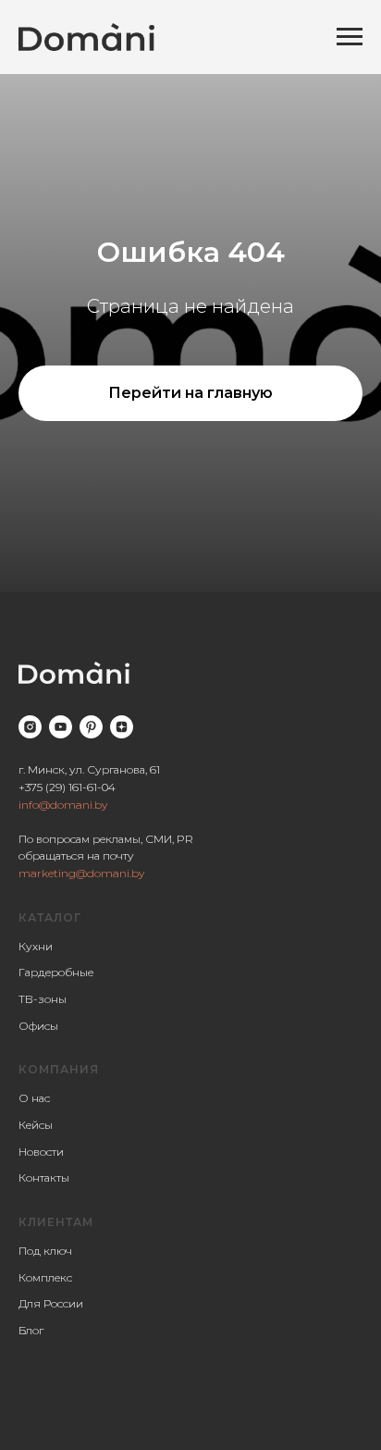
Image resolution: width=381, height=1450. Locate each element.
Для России (50, 1303)
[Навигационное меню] (350, 37)
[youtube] (60, 726)
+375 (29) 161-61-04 (67, 787)
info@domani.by (62, 805)
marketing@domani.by (81, 873)
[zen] (121, 726)
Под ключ (45, 1251)
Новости (41, 1152)
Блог (30, 1330)
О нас (34, 1098)
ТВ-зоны (42, 999)
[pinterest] (91, 726)
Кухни (35, 946)
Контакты (43, 1177)
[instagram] (30, 726)
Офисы (38, 1026)
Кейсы (35, 1125)
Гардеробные (55, 972)
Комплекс (45, 1277)
